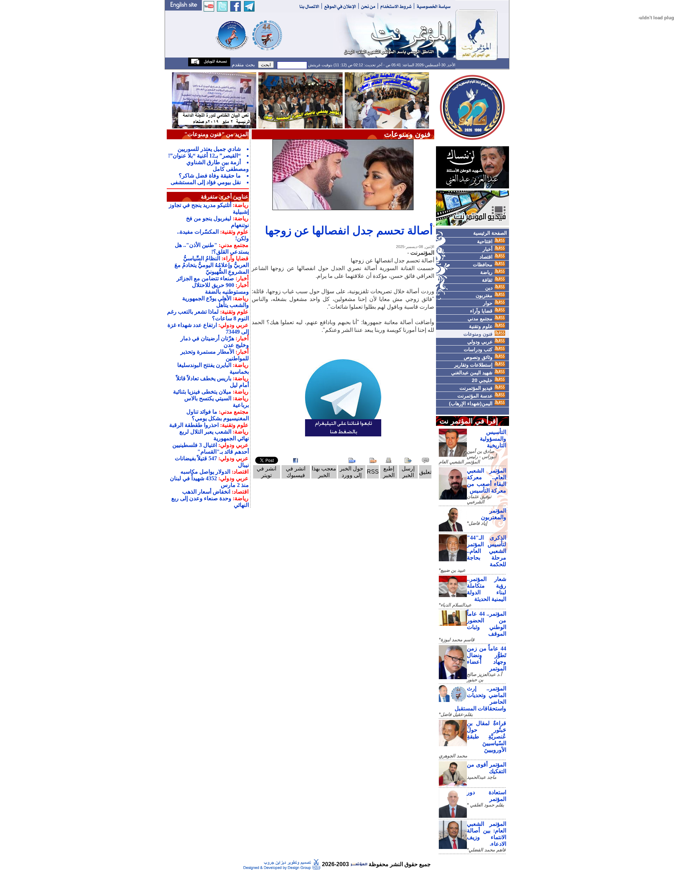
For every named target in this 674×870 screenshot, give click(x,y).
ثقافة (487, 280)
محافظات (483, 264)
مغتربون (484, 295)
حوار (488, 303)
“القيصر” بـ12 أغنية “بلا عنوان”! (204, 156)
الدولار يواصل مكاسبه (205, 472)
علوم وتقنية (481, 326)
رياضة (486, 272)
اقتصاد (486, 257)
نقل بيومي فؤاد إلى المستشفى (206, 182)
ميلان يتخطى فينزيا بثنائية (202, 392)
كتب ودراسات (478, 349)
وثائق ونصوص (478, 357)
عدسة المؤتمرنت (475, 396)
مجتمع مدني (480, 318)
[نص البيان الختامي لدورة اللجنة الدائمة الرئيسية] (214, 100)
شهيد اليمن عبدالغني (472, 372)
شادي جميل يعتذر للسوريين (209, 149)
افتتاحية (485, 241)
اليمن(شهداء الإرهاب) (471, 403)
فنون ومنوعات (478, 334)
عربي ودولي (480, 341)
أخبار (488, 249)
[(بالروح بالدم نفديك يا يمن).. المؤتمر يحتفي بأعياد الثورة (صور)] (300, 100)
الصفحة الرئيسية (490, 233)
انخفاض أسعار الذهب (206, 492)
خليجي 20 (482, 380)
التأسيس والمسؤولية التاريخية (493, 438)
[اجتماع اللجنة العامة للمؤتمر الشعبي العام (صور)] (387, 100)
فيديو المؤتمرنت (476, 388)
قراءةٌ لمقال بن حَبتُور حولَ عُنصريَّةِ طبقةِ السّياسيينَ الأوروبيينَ (486, 736)
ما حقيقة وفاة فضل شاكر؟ (210, 176)
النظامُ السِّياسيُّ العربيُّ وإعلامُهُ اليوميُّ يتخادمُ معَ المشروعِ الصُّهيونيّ (211, 265)
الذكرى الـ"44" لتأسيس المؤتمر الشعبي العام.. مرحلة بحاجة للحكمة (486, 551)
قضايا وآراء (481, 311)
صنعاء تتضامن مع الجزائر (205, 278)
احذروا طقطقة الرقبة (194, 425)
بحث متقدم (242, 64)
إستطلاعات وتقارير (473, 365)
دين (489, 287)
